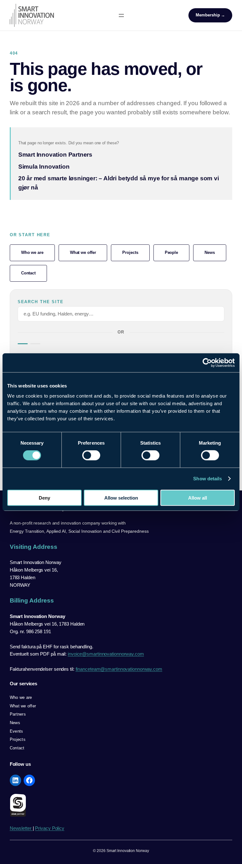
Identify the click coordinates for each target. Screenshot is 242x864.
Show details (207, 478)
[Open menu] (121, 15)
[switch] (91, 455)
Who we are (32, 252)
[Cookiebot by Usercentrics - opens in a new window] (207, 363)
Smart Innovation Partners (55, 154)
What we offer (83, 252)
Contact (28, 273)
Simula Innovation (44, 166)
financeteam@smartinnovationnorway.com (119, 669)
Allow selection (121, 497)
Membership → (210, 15)
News (210, 252)
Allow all (197, 497)
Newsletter (21, 828)
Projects (130, 252)
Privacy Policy (49, 828)
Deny (44, 497)
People (171, 252)
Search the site (41, 302)
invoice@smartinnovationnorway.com (106, 654)
